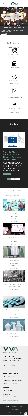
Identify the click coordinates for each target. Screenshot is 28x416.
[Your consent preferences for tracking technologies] (25, 413)
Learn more (3, 33)
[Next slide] (26, 21)
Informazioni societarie (8, 368)
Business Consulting (14, 54)
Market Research (14, 80)
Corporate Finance (14, 108)
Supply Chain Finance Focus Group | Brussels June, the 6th (12, 156)
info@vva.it (12, 365)
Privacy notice (15, 412)
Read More (7, 174)
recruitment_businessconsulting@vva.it (11, 392)
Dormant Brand (14, 261)
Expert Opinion (14, 67)
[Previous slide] (2, 21)
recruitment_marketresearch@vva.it (10, 400)
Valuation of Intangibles (14, 310)
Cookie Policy (9, 412)
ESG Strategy (14, 95)
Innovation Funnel (14, 237)
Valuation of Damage (14, 333)
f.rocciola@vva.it (14, 383)
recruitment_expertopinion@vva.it (10, 396)
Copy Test (14, 214)
